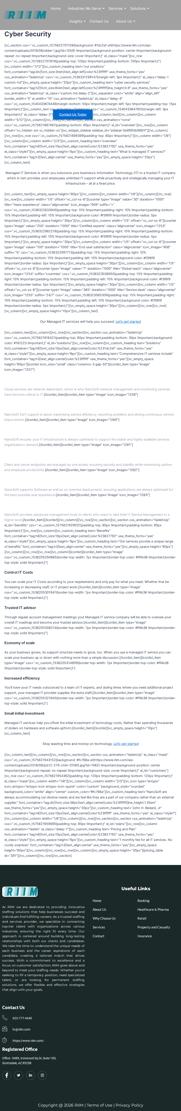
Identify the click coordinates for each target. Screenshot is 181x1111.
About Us (124, 21)
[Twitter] (18, 1075)
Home (56, 8)
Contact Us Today (73, 114)
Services (116, 8)
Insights (75, 21)
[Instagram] (42, 1075)
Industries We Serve (84, 8)
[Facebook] (6, 1075)
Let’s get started (128, 321)
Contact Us (99, 21)
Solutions (138, 8)
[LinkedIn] (30, 1075)
